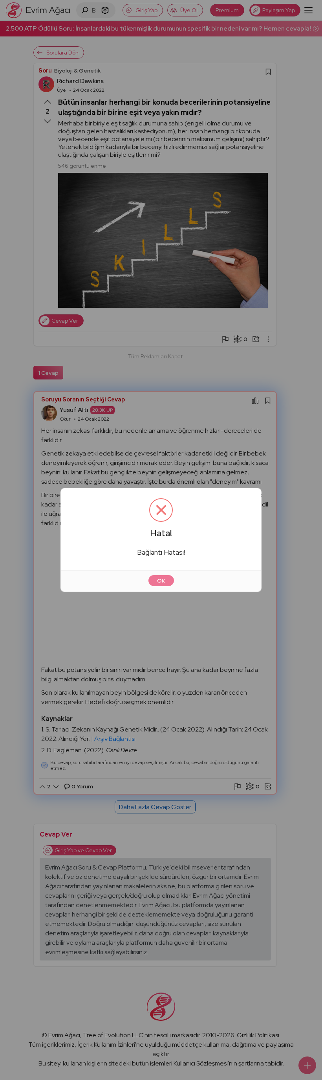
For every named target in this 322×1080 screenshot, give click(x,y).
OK (161, 580)
